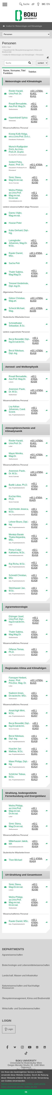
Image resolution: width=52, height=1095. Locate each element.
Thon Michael (15, 860)
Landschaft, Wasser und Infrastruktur (20, 975)
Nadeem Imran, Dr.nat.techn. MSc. (18, 694)
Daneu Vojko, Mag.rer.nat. (15, 214)
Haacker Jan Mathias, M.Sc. (16, 750)
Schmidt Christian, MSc (18, 576)
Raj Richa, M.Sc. (17, 564)
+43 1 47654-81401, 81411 (36, 93)
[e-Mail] (5, 93)
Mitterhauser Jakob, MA (18, 842)
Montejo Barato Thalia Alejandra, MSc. (17, 537)
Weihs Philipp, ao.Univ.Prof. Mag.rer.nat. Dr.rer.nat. (16, 194)
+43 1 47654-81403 (35, 340)
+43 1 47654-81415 (36, 681)
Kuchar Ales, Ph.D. (15, 497)
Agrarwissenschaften (12, 955)
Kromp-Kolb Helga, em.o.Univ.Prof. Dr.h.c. (20, 135)
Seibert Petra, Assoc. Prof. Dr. (16, 163)
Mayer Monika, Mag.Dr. (16, 454)
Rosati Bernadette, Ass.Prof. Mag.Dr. (18, 105)
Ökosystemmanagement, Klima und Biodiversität (26, 998)
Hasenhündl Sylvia (18, 117)
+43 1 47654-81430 (35, 180)
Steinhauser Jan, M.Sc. (17, 589)
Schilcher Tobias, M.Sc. (17, 775)
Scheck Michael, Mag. (17, 309)
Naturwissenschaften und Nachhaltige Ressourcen (21, 987)
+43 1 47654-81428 (34, 538)
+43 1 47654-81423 (34, 696)
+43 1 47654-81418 (36, 351)
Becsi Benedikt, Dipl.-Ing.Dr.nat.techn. (19, 340)
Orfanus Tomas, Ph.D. (16, 650)
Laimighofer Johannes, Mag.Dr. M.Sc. (18, 243)
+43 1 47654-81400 (34, 119)
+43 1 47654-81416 (35, 552)
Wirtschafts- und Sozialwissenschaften (21, 1008)
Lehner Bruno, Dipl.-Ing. (19, 523)
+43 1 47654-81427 (36, 455)
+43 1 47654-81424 (34, 195)
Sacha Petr (14, 263)
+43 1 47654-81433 (36, 299)
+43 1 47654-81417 (36, 165)
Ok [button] (26, 1092)
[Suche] (29, 63)
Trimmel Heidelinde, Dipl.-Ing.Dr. (19, 284)
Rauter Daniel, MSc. (16, 254)
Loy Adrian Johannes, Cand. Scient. (17, 409)
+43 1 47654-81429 (35, 254)
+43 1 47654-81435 (36, 309)
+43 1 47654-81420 (34, 273)
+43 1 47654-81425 (36, 391)
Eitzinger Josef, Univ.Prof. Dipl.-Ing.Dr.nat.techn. (17, 619)
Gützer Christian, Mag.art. (17, 299)
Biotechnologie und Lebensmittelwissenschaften (26, 965)
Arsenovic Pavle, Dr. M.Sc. (17, 390)
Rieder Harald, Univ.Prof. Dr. (16, 92)
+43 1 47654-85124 (34, 243)
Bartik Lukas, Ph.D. (18, 485)
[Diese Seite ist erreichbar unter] (48, 57)
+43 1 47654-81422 (35, 620)
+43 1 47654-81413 (34, 777)
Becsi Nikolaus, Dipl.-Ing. (16, 351)
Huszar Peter (15, 223)
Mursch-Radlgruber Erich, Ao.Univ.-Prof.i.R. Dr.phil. (18, 149)
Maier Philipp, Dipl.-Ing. (18, 762)
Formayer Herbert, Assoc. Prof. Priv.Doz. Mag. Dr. (18, 680)
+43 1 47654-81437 (34, 713)
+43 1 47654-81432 (34, 486)
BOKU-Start (6, 47)
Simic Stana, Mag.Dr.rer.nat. (16, 178)
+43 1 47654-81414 (34, 764)
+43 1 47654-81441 (34, 751)
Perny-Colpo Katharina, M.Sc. (17, 551)
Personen (40, 55)
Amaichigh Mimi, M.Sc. (17, 711)
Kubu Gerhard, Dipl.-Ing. (19, 231)
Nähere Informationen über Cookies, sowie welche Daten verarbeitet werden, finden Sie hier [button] (23, 1085)
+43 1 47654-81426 (34, 106)
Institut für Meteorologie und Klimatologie (24, 26)
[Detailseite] (46, 93)
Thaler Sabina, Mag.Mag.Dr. (16, 273)
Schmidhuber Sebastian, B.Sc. (17, 324)
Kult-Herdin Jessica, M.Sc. (19, 510)
